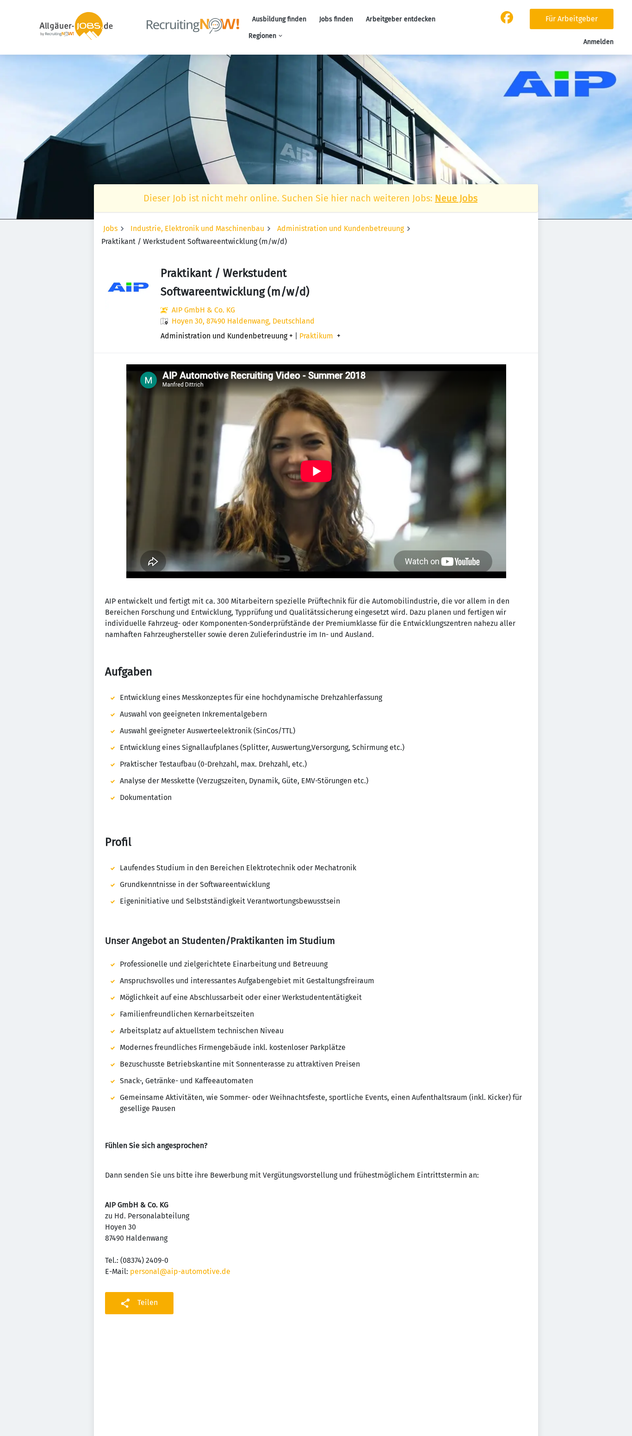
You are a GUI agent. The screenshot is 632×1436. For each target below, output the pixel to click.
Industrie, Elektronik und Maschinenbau (197, 228)
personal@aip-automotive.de (180, 1271)
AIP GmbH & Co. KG (203, 310)
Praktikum (316, 336)
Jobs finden (336, 19)
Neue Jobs (456, 198)
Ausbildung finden (279, 19)
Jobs (110, 228)
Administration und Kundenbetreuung (340, 228)
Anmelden (598, 42)
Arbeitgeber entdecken (400, 19)
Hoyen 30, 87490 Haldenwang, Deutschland (243, 321)
